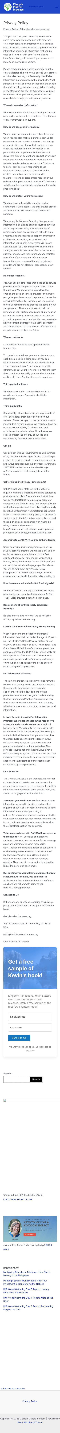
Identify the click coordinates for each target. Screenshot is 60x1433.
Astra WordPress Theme (30, 1422)
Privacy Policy (30, 1401)
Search (36, 1079)
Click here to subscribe (13, 1388)
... (8, 1073)
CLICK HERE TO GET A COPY (18, 1199)
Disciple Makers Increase (36, 6)
